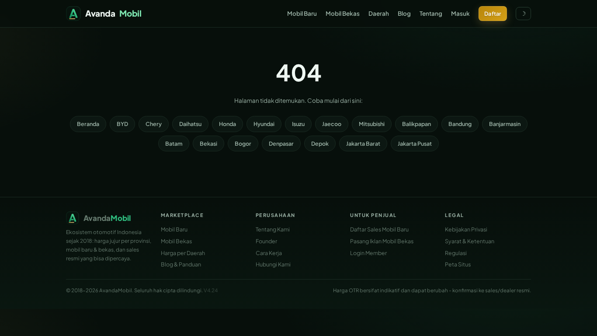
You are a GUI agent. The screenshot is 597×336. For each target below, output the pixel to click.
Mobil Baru (302, 13)
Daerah (378, 13)
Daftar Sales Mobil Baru (379, 229)
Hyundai (263, 123)
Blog (404, 13)
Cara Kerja (269, 252)
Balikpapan (416, 123)
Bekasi (208, 143)
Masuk (460, 13)
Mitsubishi (372, 123)
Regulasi (456, 252)
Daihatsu (190, 123)
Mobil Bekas (343, 13)
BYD (122, 123)
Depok (320, 143)
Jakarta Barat (363, 143)
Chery (154, 123)
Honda (227, 123)
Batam (173, 143)
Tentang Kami (273, 229)
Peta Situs (458, 264)
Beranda (88, 123)
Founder (266, 241)
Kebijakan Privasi (466, 229)
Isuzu (298, 123)
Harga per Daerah (183, 252)
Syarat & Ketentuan (469, 241)
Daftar (492, 13)
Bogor (243, 143)
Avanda (113, 13)
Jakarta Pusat (415, 143)
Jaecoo (331, 123)
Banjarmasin (505, 123)
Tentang (431, 13)
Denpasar (281, 143)
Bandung (460, 123)
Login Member (368, 252)
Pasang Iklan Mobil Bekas (381, 241)
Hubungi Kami (273, 264)
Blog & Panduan (181, 264)
